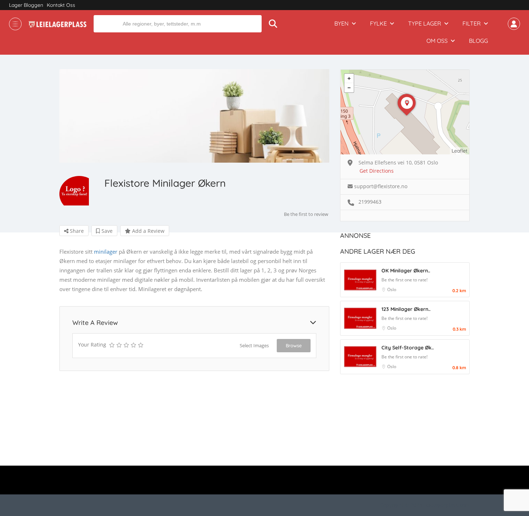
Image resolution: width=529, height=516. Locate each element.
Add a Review (147, 230)
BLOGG (478, 40)
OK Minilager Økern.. (405, 270)
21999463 (369, 201)
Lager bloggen (26, 5)
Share (76, 230)
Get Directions (377, 170)
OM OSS (437, 40)
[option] (194, 116)
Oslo (391, 289)
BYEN (341, 23)
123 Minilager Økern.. (405, 309)
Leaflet (459, 151)
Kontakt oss (61, 5)
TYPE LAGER (424, 23)
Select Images (254, 345)
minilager (105, 251)
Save (106, 230)
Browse (294, 345)
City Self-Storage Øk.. (407, 347)
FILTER (471, 23)
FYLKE (378, 23)
